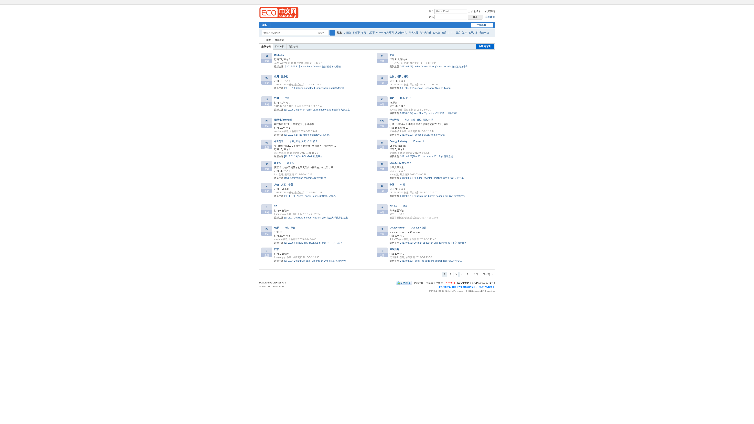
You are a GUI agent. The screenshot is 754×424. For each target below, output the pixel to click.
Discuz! (277, 282)
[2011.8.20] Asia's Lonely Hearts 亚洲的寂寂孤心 (310, 196)
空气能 (436, 32)
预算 (464, 32)
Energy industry (398, 141)
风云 (303, 141)
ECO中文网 (260, 40)
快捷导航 (481, 25)
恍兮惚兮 (394, 257)
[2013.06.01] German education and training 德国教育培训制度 (433, 242)
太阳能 (347, 32)
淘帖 (268, 40)
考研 (405, 206)
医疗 (458, 32)
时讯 (430, 119)
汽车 (276, 249)
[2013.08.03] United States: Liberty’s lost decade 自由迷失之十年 (434, 66)
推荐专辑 (279, 40)
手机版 (429, 282)
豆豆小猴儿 (395, 131)
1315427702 (396, 63)
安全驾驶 (484, 32)
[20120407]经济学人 (401, 163)
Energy (417, 141)
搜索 (320, 32)
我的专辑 (293, 46)
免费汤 (393, 153)
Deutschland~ (397, 227)
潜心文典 (279, 153)
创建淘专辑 (485, 46)
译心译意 (394, 119)
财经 (419, 119)
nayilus (393, 109)
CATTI (451, 32)
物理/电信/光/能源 (283, 119)
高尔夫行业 (425, 32)
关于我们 (450, 282)
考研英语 (413, 32)
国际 (425, 119)
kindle (379, 32)
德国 (424, 227)
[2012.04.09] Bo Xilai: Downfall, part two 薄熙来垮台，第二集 (432, 178)
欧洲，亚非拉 (281, 76)
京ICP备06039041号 (482, 282)
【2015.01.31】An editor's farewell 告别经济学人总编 (312, 66)
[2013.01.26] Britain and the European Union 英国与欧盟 (314, 88)
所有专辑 (279, 46)
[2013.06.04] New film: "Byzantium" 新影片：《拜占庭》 (429, 113)
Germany (416, 227)
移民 (363, 32)
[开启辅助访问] (489, 3)
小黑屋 (439, 282)
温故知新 (394, 249)
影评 (408, 98)
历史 (297, 141)
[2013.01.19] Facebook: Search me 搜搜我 (422, 134)
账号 (431, 11)
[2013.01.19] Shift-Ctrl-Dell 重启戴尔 (303, 156)
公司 (309, 141)
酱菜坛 (277, 163)
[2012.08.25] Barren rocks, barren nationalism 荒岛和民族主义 (317, 109)
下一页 (486, 274)
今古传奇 (279, 141)
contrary (278, 131)
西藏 (444, 32)
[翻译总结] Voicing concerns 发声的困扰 (305, 178)
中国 (276, 98)
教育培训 (389, 32)
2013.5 (393, 206)
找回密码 (490, 11)
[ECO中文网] (278, 12)
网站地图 (419, 282)
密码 (431, 17)
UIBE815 (279, 55)
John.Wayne (280, 63)
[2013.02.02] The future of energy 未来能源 (306, 134)
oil (423, 141)
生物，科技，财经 (399, 76)
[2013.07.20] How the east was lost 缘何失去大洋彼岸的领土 (316, 217)
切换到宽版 (493, 4)
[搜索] (332, 33)
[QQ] (404, 282)
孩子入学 (473, 32)
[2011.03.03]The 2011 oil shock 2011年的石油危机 (426, 156)
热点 (407, 119)
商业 (413, 119)
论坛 (265, 24)
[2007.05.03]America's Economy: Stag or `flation (425, 88)
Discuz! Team (278, 286)
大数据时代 (401, 32)
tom (276, 174)
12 (275, 206)
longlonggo (280, 257)
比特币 (371, 32)
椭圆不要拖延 (397, 217)
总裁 (291, 141)
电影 (392, 98)
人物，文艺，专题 (283, 184)
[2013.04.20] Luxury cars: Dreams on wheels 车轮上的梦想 (315, 261)
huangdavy (280, 214)
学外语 (356, 32)
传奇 (315, 141)
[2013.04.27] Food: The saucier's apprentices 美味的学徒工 (431, 261)
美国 (392, 55)
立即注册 (490, 17)
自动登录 (476, 11)
